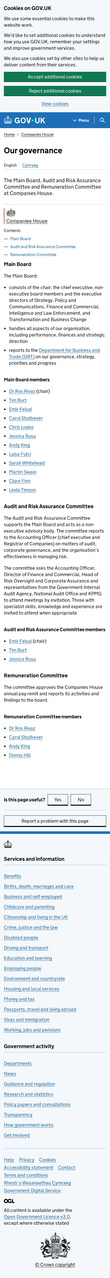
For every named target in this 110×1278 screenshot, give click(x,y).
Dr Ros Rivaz (22, 391)
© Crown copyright (55, 1264)
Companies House (37, 134)
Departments (18, 1063)
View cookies (55, 103)
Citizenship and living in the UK (36, 917)
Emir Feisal (20, 409)
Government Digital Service (32, 1190)
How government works (28, 1125)
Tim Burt (18, 400)
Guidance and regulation (29, 1084)
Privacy (26, 1160)
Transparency (18, 1115)
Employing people (22, 968)
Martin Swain (22, 472)
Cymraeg (30, 165)
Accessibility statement (28, 1167)
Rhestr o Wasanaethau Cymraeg (37, 1183)
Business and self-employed (33, 896)
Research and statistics (28, 1094)
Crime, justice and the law (31, 927)
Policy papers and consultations (37, 1104)
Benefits (12, 876)
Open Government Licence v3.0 (37, 1217)
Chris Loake (21, 427)
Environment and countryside (34, 978)
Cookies (47, 1160)
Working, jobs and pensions (32, 1030)
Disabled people (21, 937)
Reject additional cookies (55, 91)
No (84, 800)
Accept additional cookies (55, 77)
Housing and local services (31, 989)
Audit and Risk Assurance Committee (42, 246)
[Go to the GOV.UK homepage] (24, 120)
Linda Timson (22, 490)
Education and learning (28, 958)
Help (9, 1160)
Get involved (17, 1135)
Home (9, 134)
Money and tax (19, 999)
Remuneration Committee (33, 254)
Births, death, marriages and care (39, 886)
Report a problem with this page (55, 821)
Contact (66, 1167)
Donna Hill (20, 755)
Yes (61, 800)
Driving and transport (26, 948)
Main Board (20, 238)
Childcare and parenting (29, 907)
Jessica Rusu (22, 436)
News (10, 1074)
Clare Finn (19, 481)
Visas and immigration (26, 1020)
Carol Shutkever (26, 418)
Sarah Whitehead (27, 463)
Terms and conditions (26, 1175)
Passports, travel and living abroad (40, 1009)
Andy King (19, 445)
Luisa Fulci (20, 454)
